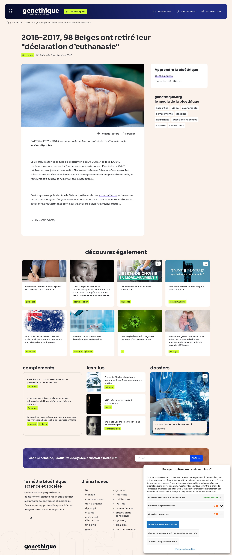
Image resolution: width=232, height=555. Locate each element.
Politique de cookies (185, 549)
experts (161, 125)
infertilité (121, 494)
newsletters (176, 125)
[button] (196, 458)
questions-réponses (185, 119)
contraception (94, 499)
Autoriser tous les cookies (162, 524)
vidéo (175, 107)
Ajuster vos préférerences (162, 541)
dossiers (181, 113)
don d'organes (93, 503)
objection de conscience (123, 514)
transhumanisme (126, 529)
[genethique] (41, 11)
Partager (130, 133)
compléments (164, 113)
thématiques (77, 11)
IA (86, 490)
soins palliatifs (164, 75)
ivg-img (120, 503)
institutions (123, 499)
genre (88, 529)
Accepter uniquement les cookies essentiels (172, 533)
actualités (162, 107)
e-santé (89, 512)
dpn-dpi (90, 508)
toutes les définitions (167, 81)
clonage (90, 494)
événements (189, 107)
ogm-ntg (121, 520)
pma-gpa (121, 524)
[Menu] (11, 11)
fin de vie (27, 55)
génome (120, 490)
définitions (162, 119)
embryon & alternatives (92, 519)
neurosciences (124, 508)
